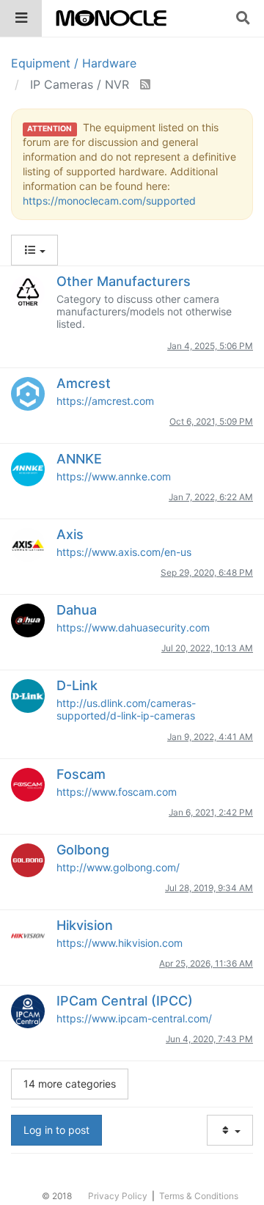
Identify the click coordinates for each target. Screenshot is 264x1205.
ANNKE (79, 458)
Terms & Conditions (198, 1195)
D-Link (77, 685)
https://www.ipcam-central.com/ (134, 1018)
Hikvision (84, 925)
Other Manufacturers (123, 281)
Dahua (76, 610)
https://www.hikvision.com (119, 943)
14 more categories (69, 1083)
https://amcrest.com (105, 401)
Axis (70, 534)
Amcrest (83, 383)
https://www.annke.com (113, 476)
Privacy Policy (117, 1195)
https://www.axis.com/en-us (123, 552)
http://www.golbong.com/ (118, 867)
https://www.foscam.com (116, 791)
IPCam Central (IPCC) (124, 1000)
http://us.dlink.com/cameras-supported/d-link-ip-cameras (126, 709)
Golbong (82, 849)
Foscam (81, 774)
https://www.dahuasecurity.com (133, 627)
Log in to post (56, 1130)
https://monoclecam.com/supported (109, 200)
